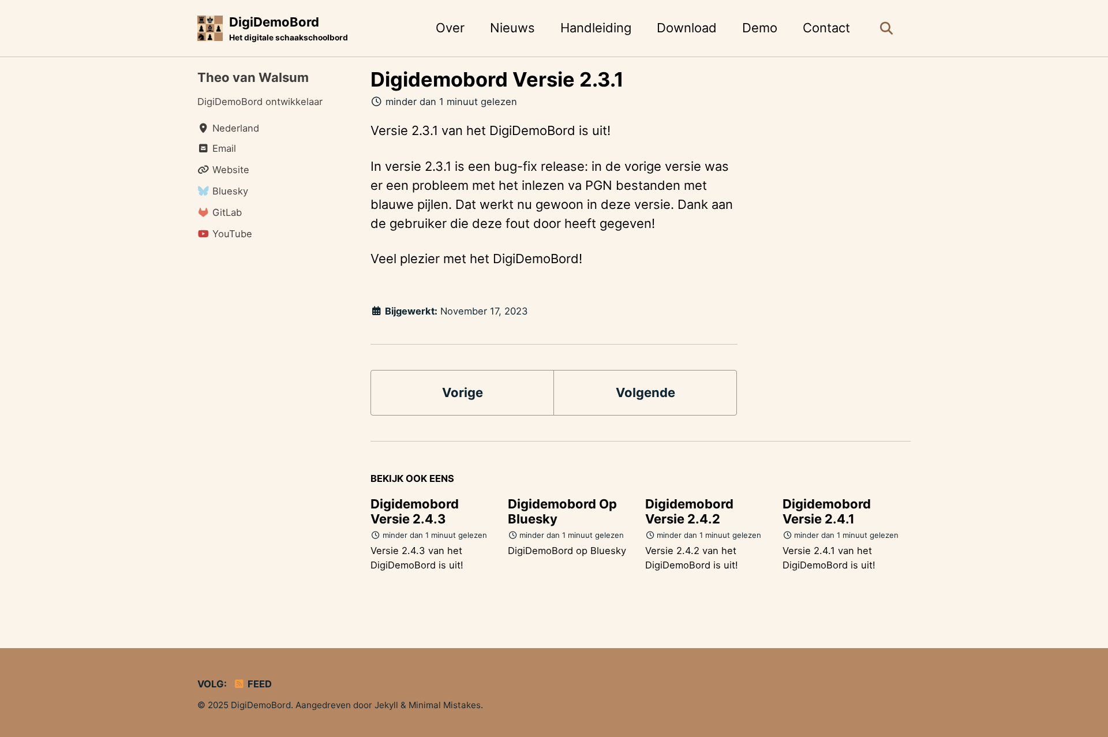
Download (687, 27)
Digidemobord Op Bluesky (562, 511)
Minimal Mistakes (445, 704)
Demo (759, 27)
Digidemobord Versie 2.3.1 (497, 79)
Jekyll (386, 704)
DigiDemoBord (288, 28)
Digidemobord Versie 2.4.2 (689, 511)
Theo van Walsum (253, 77)
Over (450, 27)
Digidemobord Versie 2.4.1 (827, 511)
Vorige (462, 392)
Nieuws (512, 27)
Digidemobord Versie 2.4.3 (414, 511)
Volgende (645, 392)
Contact (826, 27)
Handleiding (595, 27)
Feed (258, 684)
